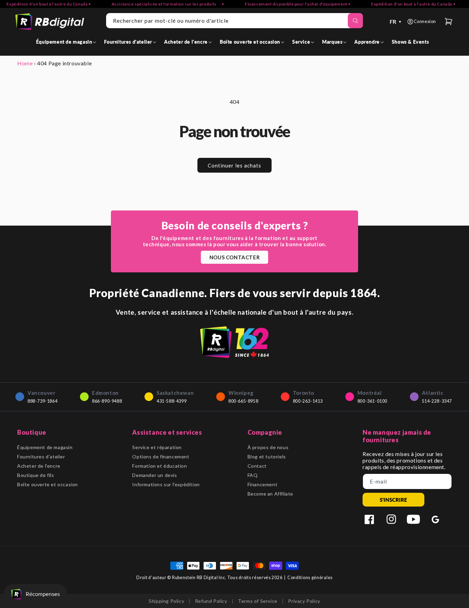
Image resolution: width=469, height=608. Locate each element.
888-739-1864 (42, 401)
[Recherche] (355, 20)
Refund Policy (211, 601)
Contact (257, 466)
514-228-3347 (437, 401)
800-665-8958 (243, 401)
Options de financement (160, 456)
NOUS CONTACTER (234, 257)
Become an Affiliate (270, 494)
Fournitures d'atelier (41, 456)
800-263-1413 (308, 401)
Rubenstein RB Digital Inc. (199, 577)
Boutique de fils (35, 475)
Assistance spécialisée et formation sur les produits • (160, 4)
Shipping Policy (166, 601)
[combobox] (234, 20)
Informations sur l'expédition (165, 484)
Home (25, 63)
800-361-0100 (372, 401)
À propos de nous (268, 447)
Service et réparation (157, 447)
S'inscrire (393, 500)
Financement (263, 484)
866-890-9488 (107, 401)
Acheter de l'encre (38, 466)
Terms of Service (257, 601)
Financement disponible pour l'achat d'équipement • (290, 4)
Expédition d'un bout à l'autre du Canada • (406, 4)
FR (396, 21)
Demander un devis (154, 475)
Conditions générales (310, 577)
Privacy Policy (304, 601)
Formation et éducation (159, 466)
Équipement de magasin (45, 447)
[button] (67, 41)
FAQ (253, 475)
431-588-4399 (171, 401)
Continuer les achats (234, 165)
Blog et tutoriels (267, 456)
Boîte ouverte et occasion (47, 484)
